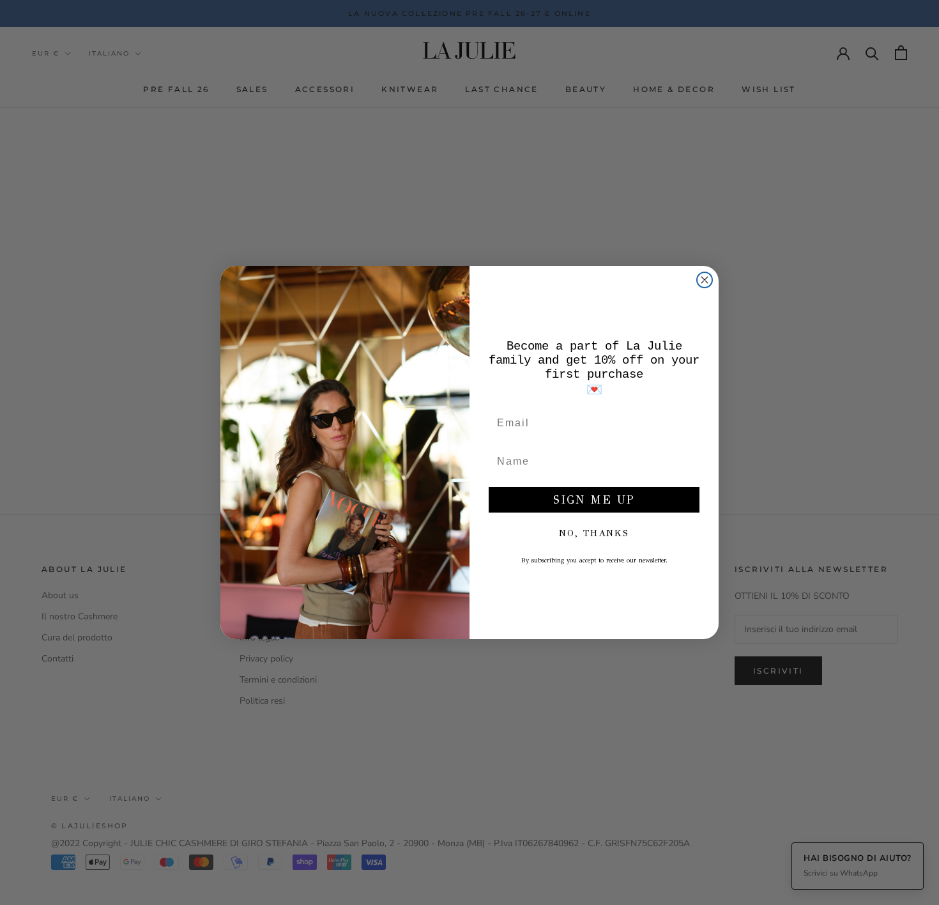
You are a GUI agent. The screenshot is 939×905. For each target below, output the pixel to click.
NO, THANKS (594, 533)
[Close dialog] (704, 280)
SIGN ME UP (594, 500)
